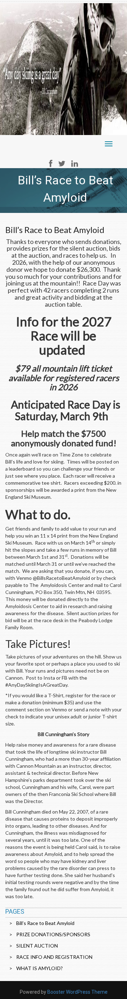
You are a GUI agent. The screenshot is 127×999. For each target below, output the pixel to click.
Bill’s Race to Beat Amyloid (45, 923)
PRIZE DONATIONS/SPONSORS (53, 934)
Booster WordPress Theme (77, 992)
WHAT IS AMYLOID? (39, 968)
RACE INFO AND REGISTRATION (54, 957)
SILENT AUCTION (37, 946)
